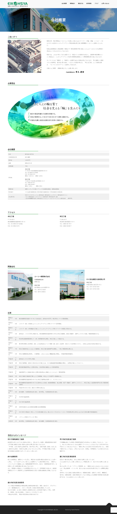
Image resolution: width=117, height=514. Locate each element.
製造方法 (80, 3)
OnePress (62, 510)
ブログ (96, 3)
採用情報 (88, 3)
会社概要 (64, 3)
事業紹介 (72, 3)
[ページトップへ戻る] (109, 505)
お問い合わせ (105, 3)
